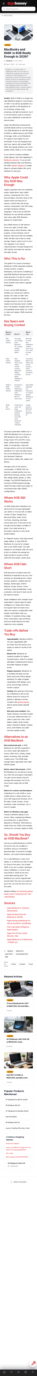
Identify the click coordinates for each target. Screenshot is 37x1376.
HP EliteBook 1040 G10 (16, 1163)
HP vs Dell (9, 1153)
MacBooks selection (11, 160)
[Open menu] (4, 3)
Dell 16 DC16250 (11, 1116)
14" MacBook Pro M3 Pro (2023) (17, 1099)
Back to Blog (8, 15)
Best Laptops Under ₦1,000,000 (17, 1157)
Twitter (13, 964)
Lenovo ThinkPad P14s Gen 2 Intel (18, 1128)
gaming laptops (23, 702)
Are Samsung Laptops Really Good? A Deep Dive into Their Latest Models (18, 894)
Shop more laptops (12, 1143)
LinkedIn (22, 964)
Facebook (32, 964)
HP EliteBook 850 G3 (13, 1122)
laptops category (17, 166)
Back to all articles (20, 1182)
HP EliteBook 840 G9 (13, 1105)
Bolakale (9, 61)
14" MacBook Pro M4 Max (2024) (17, 1111)
